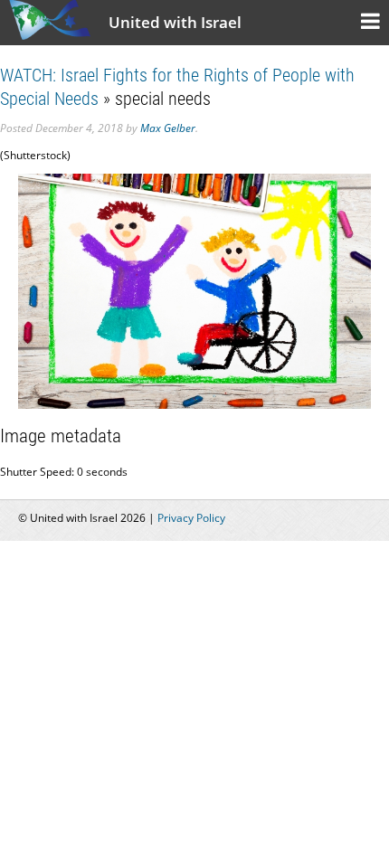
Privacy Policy (191, 518)
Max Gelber (167, 128)
